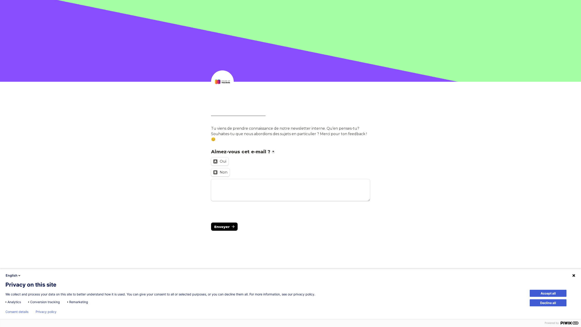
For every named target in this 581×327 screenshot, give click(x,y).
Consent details (16, 312)
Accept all (548, 293)
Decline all (548, 303)
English (11, 275)
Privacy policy (46, 312)
